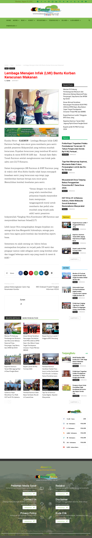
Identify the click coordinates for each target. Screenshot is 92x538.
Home (8, 20)
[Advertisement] (46, 45)
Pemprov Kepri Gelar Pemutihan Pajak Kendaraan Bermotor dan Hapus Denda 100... (79, 389)
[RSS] (63, 1)
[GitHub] (48, 1)
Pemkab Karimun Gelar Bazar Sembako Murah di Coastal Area (31, 394)
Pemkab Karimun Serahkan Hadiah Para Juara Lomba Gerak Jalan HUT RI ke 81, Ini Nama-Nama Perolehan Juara (50, 371)
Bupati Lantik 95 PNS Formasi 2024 (73, 128)
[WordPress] (82, 1)
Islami (64, 20)
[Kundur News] (46, 10)
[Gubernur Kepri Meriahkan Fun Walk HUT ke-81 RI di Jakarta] (12, 384)
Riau (23, 20)
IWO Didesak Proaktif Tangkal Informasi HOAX (47, 288)
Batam (75, 282)
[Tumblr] (74, 1)
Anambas (65, 154)
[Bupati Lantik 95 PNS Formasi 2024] (31, 359)
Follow (83, 423)
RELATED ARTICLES (13, 318)
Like (84, 419)
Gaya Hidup (74, 20)
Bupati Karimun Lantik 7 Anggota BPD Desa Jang (75, 116)
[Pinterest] (60, 1)
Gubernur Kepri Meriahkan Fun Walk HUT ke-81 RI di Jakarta (12, 394)
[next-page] (9, 401)
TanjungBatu (68, 353)
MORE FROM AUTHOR (30, 318)
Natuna (65, 138)
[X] (78, 1)
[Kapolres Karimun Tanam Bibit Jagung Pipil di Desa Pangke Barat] (12, 359)
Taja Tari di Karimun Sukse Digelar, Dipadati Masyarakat (49, 394)
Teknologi (53, 20)
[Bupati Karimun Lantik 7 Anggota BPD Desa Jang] (50, 328)
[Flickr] (45, 1)
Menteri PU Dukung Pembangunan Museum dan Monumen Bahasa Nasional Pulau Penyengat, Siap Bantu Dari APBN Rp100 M (75, 94)
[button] (89, 20)
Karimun (18, 65)
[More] (51, 273)
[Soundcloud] (67, 1)
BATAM (66, 268)
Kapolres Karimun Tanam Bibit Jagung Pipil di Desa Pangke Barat (12, 369)
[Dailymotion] (37, 1)
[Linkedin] (56, 1)
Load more (74, 259)
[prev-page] (5, 401)
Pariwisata (10, 26)
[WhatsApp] (36, 273)
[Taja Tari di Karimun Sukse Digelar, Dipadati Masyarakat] (50, 384)
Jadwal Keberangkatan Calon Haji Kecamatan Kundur (17, 288)
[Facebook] (41, 1)
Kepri (15, 20)
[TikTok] (71, 1)
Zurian (8, 80)
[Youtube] (86, 1)
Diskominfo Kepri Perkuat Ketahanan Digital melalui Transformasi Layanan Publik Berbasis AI (80, 291)
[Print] (46, 273)
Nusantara (41, 20)
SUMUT (30, 20)
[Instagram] (52, 1)
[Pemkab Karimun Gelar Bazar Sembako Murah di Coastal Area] (31, 384)
